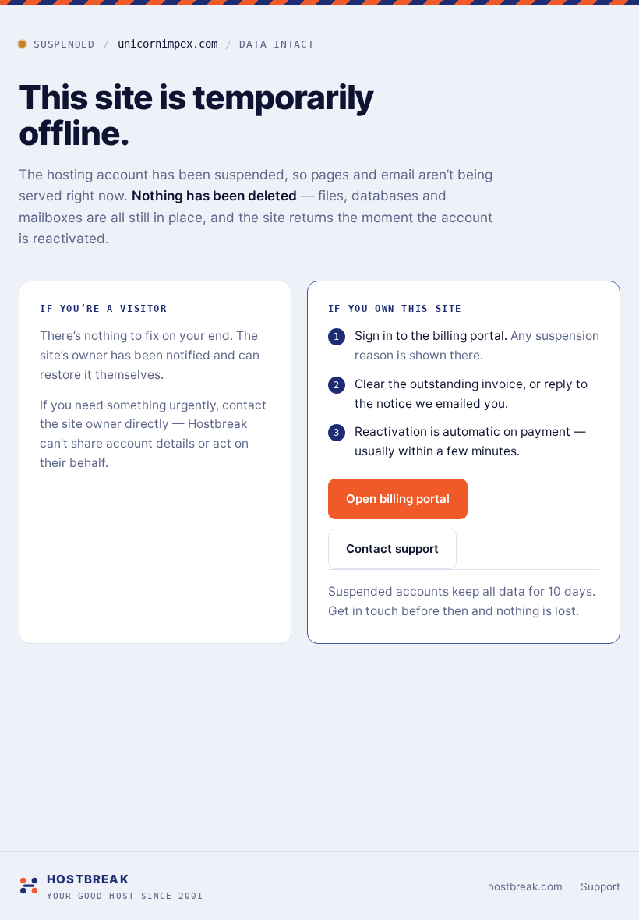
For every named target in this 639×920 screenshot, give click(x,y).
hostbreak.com (525, 886)
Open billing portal (398, 498)
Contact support (392, 548)
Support (600, 886)
